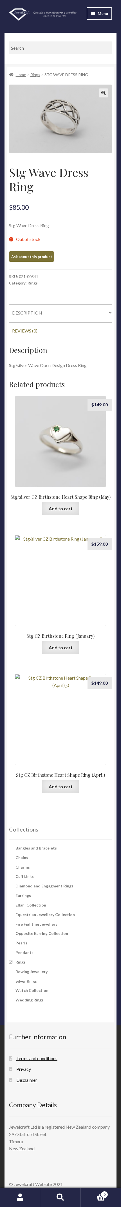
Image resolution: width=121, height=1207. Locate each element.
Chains (21, 857)
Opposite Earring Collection (41, 933)
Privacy (23, 1069)
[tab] (60, 312)
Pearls (21, 942)
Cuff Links (24, 876)
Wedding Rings (29, 1000)
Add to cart (61, 508)
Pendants (24, 952)
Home (21, 74)
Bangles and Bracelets (36, 848)
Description (27, 312)
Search (60, 1197)
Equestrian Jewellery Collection (45, 914)
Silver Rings (26, 981)
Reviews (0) (24, 330)
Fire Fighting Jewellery (36, 924)
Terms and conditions (36, 1058)
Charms (22, 867)
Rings (35, 74)
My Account (20, 1197)
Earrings (23, 895)
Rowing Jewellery (31, 971)
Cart (93, 1193)
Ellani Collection (30, 905)
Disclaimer (26, 1080)
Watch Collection (31, 990)
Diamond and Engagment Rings (44, 885)
